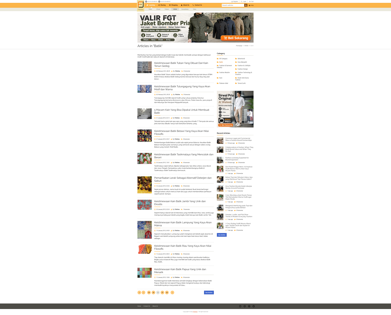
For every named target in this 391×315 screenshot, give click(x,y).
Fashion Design (242, 69)
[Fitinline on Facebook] (249, 306)
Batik (221, 62)
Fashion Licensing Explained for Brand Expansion (237, 159)
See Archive (208, 292)
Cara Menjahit (242, 62)
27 (162, 292)
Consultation (185, 9)
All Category (223, 59)
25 (153, 292)
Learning (152, 5)
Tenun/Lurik (241, 83)
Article (175, 9)
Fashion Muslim (224, 72)
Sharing (163, 5)
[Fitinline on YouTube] (240, 306)
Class (194, 9)
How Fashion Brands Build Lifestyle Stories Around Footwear (238, 187)
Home (139, 306)
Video (150, 9)
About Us (186, 5)
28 (167, 292)
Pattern (167, 9)
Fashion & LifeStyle (243, 65)
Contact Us (198, 5)
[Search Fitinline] (245, 5)
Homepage (239, 45)
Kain (220, 78)
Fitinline (195, 311)
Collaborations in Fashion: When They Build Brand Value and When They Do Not (239, 149)
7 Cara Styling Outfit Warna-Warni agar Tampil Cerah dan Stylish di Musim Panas (238, 225)
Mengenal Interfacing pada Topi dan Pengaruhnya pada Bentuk (238, 207)
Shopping (174, 5)
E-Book (158, 9)
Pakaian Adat (223, 83)
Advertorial (241, 59)
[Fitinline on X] (254, 306)
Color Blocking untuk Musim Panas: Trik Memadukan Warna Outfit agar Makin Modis (238, 197)
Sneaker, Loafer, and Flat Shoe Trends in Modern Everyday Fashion (238, 215)
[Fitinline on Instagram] (245, 306)
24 (149, 292)
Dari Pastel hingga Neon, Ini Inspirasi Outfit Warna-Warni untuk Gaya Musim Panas (238, 169)
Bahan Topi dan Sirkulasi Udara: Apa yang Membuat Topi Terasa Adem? (239, 178)
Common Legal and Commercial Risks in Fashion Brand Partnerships (238, 139)
